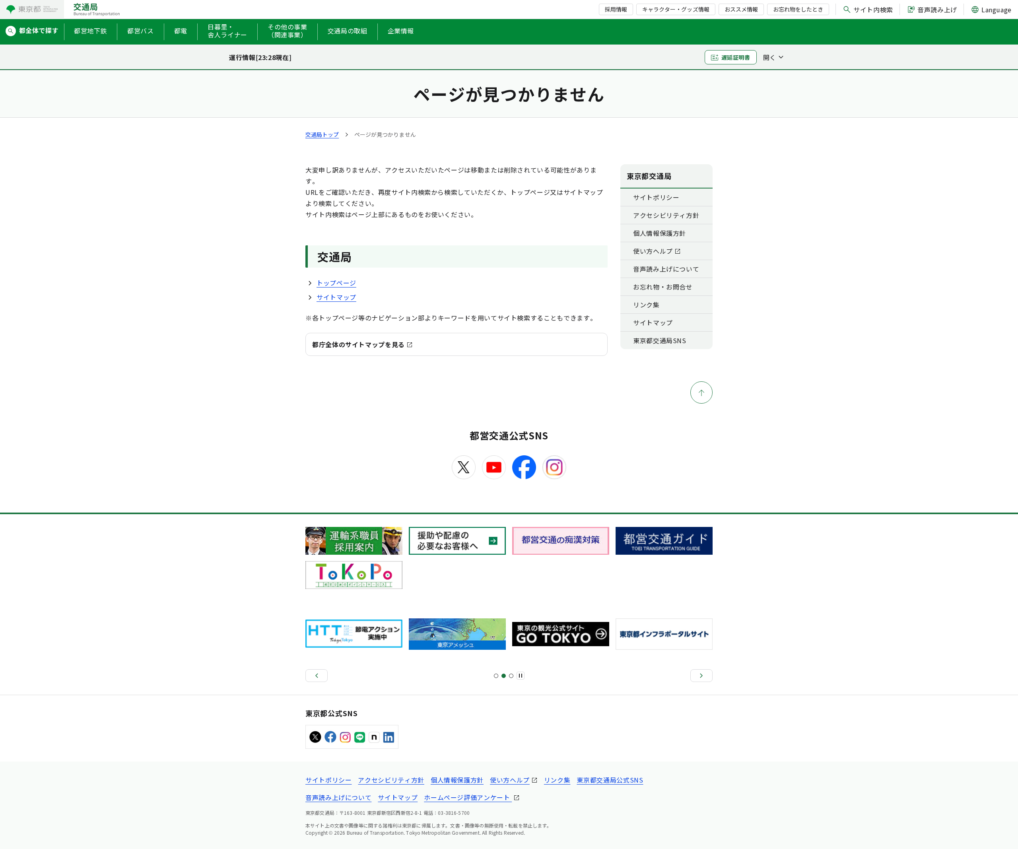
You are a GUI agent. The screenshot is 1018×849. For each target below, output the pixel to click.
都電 (180, 30)
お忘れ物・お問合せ (663, 286)
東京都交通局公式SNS (610, 780)
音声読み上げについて (666, 269)
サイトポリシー (656, 197)
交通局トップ (322, 134)
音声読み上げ (937, 9)
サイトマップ (336, 297)
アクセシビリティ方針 (666, 215)
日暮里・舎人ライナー (227, 31)
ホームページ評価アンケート (468, 797)
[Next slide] (701, 675)
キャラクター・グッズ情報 (675, 9)
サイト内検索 (873, 9)
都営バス (140, 30)
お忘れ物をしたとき (798, 9)
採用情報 (616, 9)
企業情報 (401, 30)
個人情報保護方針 (659, 233)
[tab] (496, 676)
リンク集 (646, 304)
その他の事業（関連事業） (287, 31)
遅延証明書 (735, 57)
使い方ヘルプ (653, 251)
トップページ (336, 283)
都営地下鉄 (90, 30)
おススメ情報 (741, 9)
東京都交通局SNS (659, 340)
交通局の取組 (347, 30)
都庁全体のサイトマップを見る (358, 344)
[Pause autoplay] (521, 676)
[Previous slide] (316, 675)
